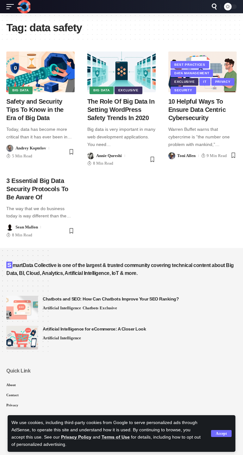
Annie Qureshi (109, 155)
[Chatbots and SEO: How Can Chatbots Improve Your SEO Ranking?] (22, 307)
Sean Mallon (27, 227)
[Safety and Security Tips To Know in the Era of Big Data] (40, 72)
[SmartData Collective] (23, 6)
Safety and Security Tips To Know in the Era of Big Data (35, 109)
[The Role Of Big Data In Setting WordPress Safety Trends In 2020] (121, 72)
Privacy (223, 81)
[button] (221, 433)
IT (204, 81)
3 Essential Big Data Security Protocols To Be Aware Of (37, 189)
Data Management (191, 73)
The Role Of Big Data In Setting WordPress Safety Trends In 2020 (121, 109)
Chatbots (90, 308)
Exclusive (128, 90)
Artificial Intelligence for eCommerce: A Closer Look (94, 328)
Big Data (20, 90)
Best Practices (189, 64)
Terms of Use (116, 437)
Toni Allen (186, 155)
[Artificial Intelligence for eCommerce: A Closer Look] (22, 337)
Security (183, 90)
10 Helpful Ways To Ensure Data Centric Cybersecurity (197, 109)
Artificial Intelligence (62, 308)
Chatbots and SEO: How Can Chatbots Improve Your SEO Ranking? (111, 298)
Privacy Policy (76, 437)
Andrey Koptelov (31, 148)
